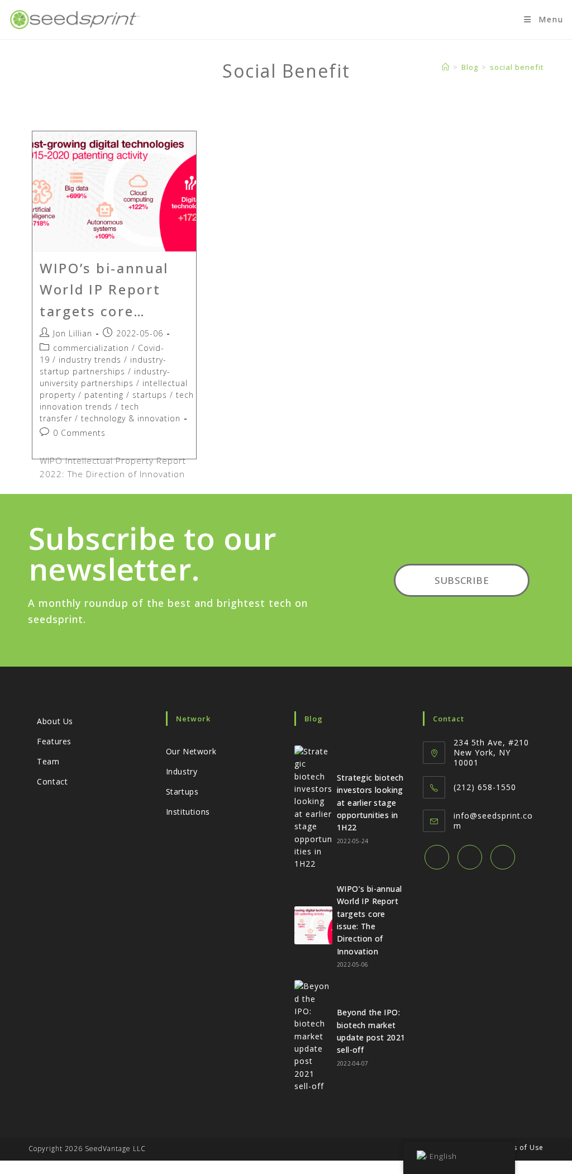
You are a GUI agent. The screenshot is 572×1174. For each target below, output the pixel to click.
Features (54, 741)
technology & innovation (130, 418)
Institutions (188, 811)
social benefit (517, 67)
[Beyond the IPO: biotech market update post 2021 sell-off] (313, 1036)
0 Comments (79, 432)
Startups (182, 791)
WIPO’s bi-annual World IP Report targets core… (104, 289)
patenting (103, 394)
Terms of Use (519, 1147)
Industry (182, 771)
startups (149, 394)
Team (48, 761)
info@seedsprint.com (493, 820)
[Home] (446, 67)
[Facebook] (469, 857)
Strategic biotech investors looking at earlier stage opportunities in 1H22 (370, 802)
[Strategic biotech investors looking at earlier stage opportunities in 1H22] (313, 808)
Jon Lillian (72, 333)
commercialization (91, 348)
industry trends (90, 359)
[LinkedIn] (502, 857)
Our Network (191, 751)
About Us (55, 721)
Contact (52, 781)
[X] (437, 857)
